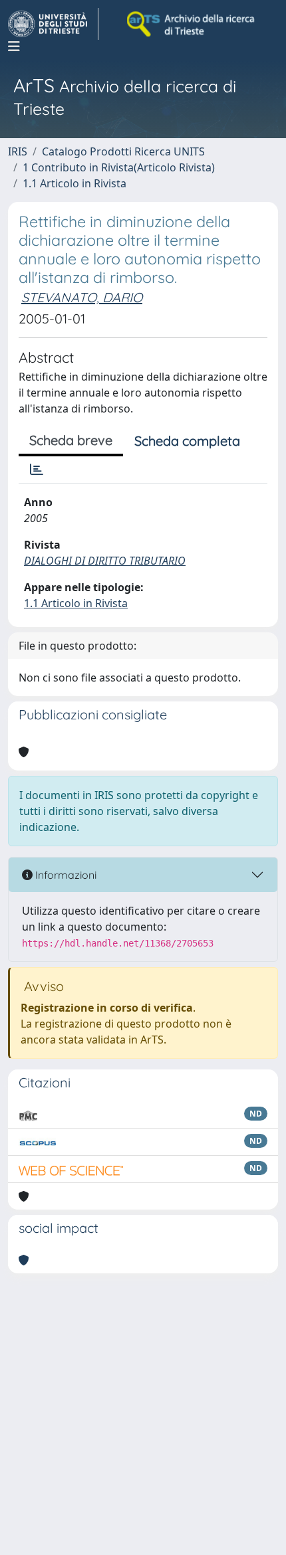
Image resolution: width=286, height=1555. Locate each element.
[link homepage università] (191, 24)
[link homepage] (53, 24)
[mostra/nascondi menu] (14, 46)
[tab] (37, 470)
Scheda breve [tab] (70, 440)
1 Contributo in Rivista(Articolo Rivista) (119, 167)
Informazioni (64, 874)
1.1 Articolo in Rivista (74, 183)
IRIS (17, 151)
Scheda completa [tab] (187, 440)
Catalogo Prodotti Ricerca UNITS (123, 151)
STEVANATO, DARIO (81, 297)
